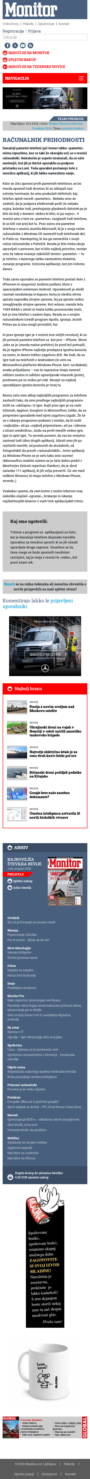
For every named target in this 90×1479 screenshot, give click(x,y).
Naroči (9, 584)
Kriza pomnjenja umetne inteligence (32, 1077)
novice (34, 702)
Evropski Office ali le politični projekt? (33, 1102)
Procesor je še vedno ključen (26, 1089)
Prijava (34, 31)
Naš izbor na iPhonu (21, 1158)
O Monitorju (11, 24)
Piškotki (28, 24)
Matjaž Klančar (59, 123)
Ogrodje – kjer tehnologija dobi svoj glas (34, 1037)
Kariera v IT (15, 1032)
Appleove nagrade (19, 1147)
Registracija (13, 31)
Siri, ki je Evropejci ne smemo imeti (31, 922)
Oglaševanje (46, 24)
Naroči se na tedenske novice (36, 66)
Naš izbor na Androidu (22, 1153)
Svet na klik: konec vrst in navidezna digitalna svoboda (39, 1017)
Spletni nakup (22, 59)
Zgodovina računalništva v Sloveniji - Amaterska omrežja (41, 1057)
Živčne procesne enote (22, 957)
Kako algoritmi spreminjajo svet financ (34, 1000)
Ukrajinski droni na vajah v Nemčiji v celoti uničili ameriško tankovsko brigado (55, 731)
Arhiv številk (22, 888)
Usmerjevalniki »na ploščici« (27, 1130)
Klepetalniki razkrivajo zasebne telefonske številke (41, 1071)
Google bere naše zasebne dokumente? (50, 794)
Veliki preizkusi (71, 119)
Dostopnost (49, 1474)
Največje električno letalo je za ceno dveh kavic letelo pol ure (53, 754)
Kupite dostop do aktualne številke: (39, 1173)
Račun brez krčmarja (21, 975)
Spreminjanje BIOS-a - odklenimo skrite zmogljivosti (43, 1119)
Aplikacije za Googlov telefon (27, 1142)
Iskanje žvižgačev (19, 952)
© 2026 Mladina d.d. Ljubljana (35, 1464)
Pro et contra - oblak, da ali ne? (28, 940)
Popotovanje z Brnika (21, 934)
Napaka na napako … (21, 970)
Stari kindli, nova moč (22, 1124)
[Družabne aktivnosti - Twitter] (14, 45)
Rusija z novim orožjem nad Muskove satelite (52, 708)
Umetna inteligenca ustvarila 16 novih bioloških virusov (55, 815)
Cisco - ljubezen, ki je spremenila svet (32, 1049)
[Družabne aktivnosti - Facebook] (6, 45)
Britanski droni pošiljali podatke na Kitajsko (55, 774)
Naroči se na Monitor (28, 52)
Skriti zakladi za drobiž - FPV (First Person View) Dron (44, 1107)
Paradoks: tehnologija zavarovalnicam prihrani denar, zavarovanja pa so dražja (44, 1007)
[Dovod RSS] (29, 45)
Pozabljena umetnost (21, 988)
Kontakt (64, 24)
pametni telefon (73, 128)
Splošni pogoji (24, 1474)
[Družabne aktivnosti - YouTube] (22, 45)
